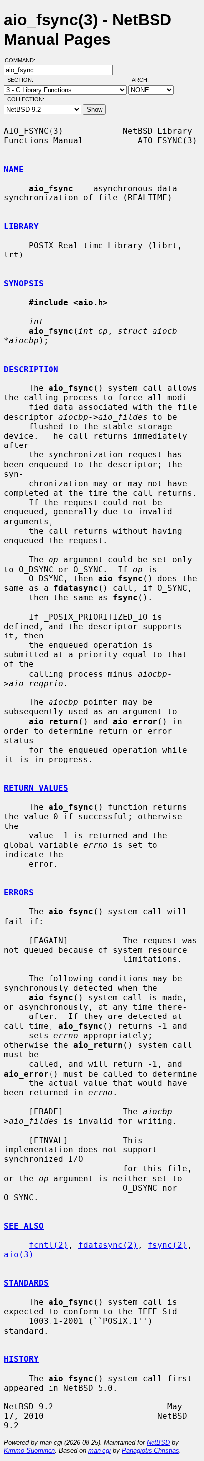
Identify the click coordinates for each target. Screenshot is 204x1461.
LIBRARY (21, 226)
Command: (23, 60)
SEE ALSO (24, 1226)
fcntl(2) (48, 1245)
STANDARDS (26, 1283)
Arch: (144, 80)
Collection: (25, 99)
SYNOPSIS (24, 283)
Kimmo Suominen (29, 1450)
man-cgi (99, 1450)
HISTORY (21, 1359)
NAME (14, 169)
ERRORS (19, 892)
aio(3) (19, 1254)
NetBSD (158, 1442)
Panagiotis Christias (150, 1450)
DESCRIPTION (31, 369)
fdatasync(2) (108, 1245)
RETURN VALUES (36, 788)
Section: (22, 80)
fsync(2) (167, 1245)
